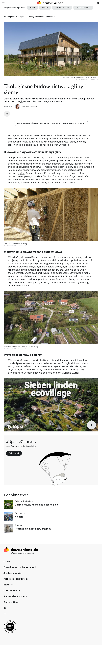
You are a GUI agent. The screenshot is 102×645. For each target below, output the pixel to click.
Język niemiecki (83, 7)
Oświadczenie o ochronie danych (19, 567)
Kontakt (7, 561)
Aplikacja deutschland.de (15, 579)
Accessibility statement (15, 596)
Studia (45, 7)
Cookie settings (11, 602)
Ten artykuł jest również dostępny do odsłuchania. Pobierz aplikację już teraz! (51, 123)
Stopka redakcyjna (12, 573)
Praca (32, 7)
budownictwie (65, 366)
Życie (22, 17)
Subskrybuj (14, 453)
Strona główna (10, 17)
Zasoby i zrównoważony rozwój (41, 17)
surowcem (77, 263)
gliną (22, 173)
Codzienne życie (62, 7)
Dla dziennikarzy (11, 590)
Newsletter (8, 584)
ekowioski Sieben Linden (73, 135)
